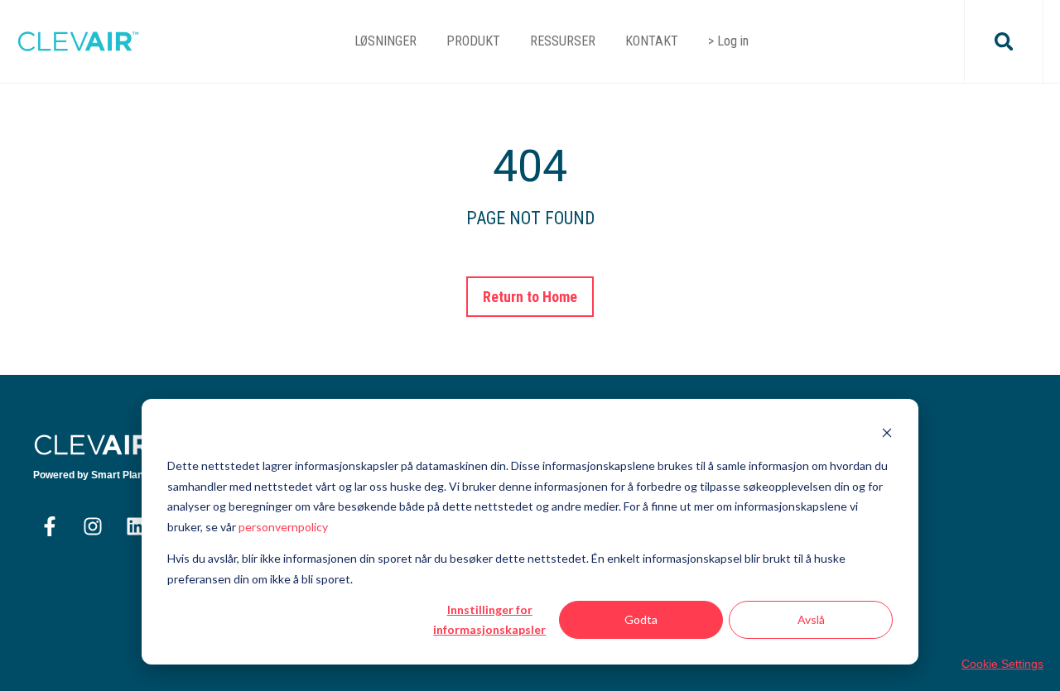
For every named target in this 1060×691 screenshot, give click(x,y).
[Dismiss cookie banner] (887, 435)
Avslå (811, 619)
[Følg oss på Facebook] (49, 526)
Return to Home (530, 296)
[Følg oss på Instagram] (92, 526)
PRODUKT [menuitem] (473, 41)
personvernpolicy (283, 527)
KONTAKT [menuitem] (651, 41)
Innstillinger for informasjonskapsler (489, 619)
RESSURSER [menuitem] (562, 41)
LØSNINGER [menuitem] (385, 41)
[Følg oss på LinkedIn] (135, 526)
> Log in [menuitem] (728, 41)
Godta (641, 619)
